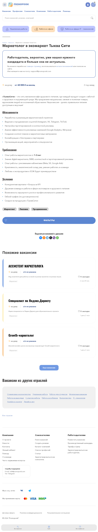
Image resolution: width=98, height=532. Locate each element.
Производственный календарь (80, 443)
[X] (50, 237)
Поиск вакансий (41, 440)
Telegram (11, 474)
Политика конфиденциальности (31, 513)
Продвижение (40, 209)
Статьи (38, 453)
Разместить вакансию (76, 440)
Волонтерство (65, 398)
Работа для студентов (58, 394)
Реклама (24, 209)
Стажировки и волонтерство (19, 394)
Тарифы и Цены (74, 447)
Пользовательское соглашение (58, 513)
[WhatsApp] (57, 237)
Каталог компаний (42, 447)
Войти (88, 4)
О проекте (6, 440)
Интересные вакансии (78, 394)
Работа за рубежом (50, 398)
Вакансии (6, 11)
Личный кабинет (8, 450)
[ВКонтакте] (40, 237)
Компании (41, 11)
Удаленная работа (40, 394)
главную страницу (33, 66)
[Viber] (54, 237)
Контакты (6, 447)
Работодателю (54, 11)
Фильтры (49, 220)
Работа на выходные (15, 398)
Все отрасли (7, 415)
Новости (5, 443)
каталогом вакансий (64, 66)
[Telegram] (47, 237)
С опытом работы (33, 398)
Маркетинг (9, 209)
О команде (6, 457)
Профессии (17, 11)
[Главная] (18, 4)
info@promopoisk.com (17, 471)
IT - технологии (79, 398)
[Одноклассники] (44, 237)
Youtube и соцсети (14, 402)
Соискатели (29, 11)
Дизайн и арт (29, 402)
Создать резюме (42, 443)
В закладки (85, 277)
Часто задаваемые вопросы (13, 460)
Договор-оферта (8, 513)
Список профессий (42, 450)
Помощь (66, 11)
